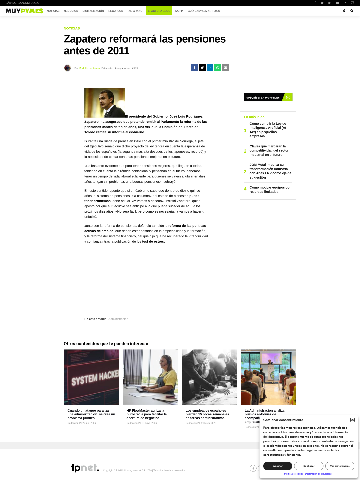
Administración (118, 319)
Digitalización (93, 10)
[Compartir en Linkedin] (210, 67)
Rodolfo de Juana (89, 67)
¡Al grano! (135, 10)
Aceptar (278, 466)
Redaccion (73, 423)
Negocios (71, 10)
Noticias (53, 10)
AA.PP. (179, 10)
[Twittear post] (202, 67)
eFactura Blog (159, 10)
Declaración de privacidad (318, 474)
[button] (352, 420)
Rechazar (308, 466)
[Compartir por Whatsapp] (217, 67)
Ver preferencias (340, 466)
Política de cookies (293, 474)
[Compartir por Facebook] (194, 67)
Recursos (115, 10)
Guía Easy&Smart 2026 (204, 10)
